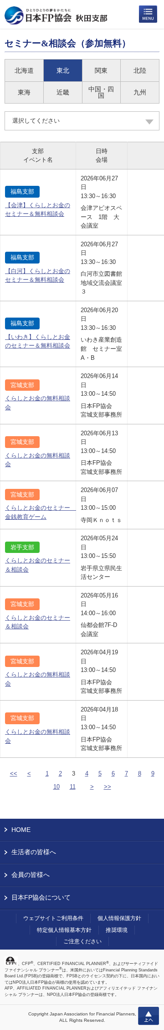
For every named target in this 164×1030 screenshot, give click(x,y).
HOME (21, 829)
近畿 (62, 92)
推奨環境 (117, 930)
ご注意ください (82, 941)
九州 (139, 92)
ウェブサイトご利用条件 (53, 918)
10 (56, 786)
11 (73, 786)
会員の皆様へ (30, 874)
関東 (101, 70)
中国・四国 (101, 92)
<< (13, 773)
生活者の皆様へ (33, 852)
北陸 (139, 70)
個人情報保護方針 (119, 918)
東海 (24, 92)
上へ (148, 1015)
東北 (62, 70)
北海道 (24, 70)
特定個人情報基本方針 (64, 930)
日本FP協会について (41, 897)
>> (107, 786)
